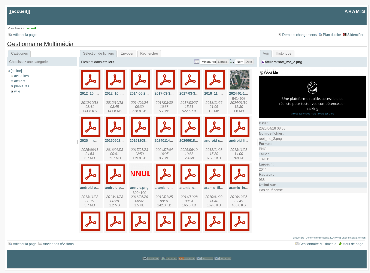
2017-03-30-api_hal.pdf (173, 93)
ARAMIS (355, 11)
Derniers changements (299, 35)
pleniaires (21, 86)
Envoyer (127, 53)
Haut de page (353, 244)
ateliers (19, 81)
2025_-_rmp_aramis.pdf (99, 140)
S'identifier (355, 35)
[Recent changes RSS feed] (186, 265)
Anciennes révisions (58, 244)
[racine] (16, 71)
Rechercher (149, 53)
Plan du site (332, 35)
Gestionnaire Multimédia (317, 244)
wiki (17, 91)
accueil (19, 11)
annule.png (139, 187)
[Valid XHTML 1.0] (222, 265)
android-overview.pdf (97, 187)
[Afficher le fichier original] (312, 117)
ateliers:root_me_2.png (283, 62)
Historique (283, 53)
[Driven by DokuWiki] (169, 265)
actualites (21, 76)
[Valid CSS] (204, 265)
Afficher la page (25, 35)
